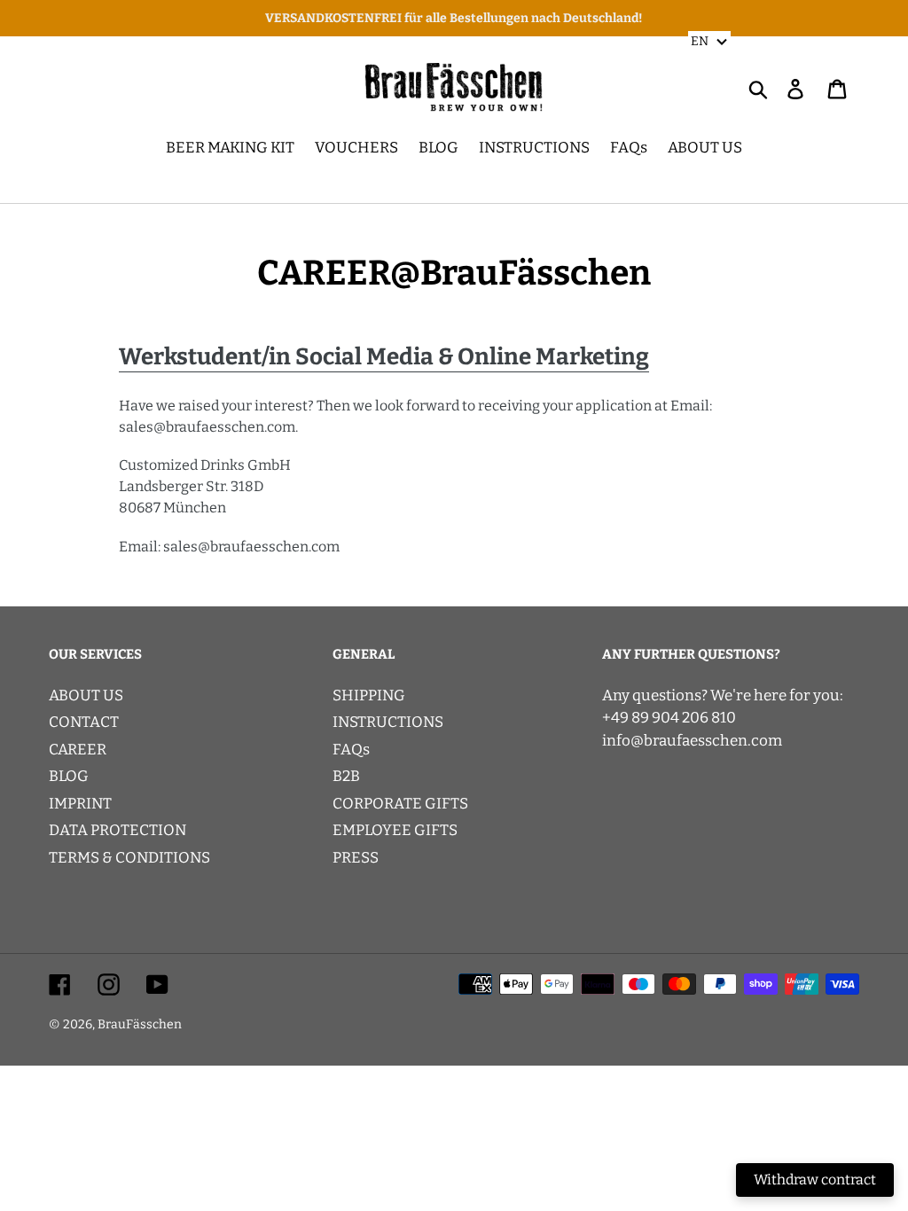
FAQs (351, 749)
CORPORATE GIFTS (400, 803)
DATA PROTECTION (117, 830)
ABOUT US (86, 695)
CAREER (77, 749)
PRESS (356, 857)
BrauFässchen (140, 1024)
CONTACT (84, 722)
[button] (709, 41)
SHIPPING (369, 695)
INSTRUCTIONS (388, 722)
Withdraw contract (815, 1179)
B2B (346, 776)
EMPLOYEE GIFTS (395, 830)
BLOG (69, 776)
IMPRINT (80, 803)
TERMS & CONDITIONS (129, 857)
